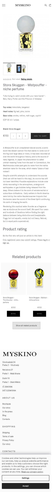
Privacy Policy (8, 440)
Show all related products (26, 325)
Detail (13, 313)
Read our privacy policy (32, 471)
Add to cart (40, 136)
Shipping (5, 433)
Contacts (6, 419)
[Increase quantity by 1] (25, 136)
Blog (4, 415)
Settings (25, 478)
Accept (26, 486)
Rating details (26, 79)
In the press (7, 411)
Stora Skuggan (15, 129)
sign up (6, 243)
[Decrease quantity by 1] (13, 136)
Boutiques (6, 404)
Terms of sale (7, 436)
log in (45, 240)
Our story (6, 408)
